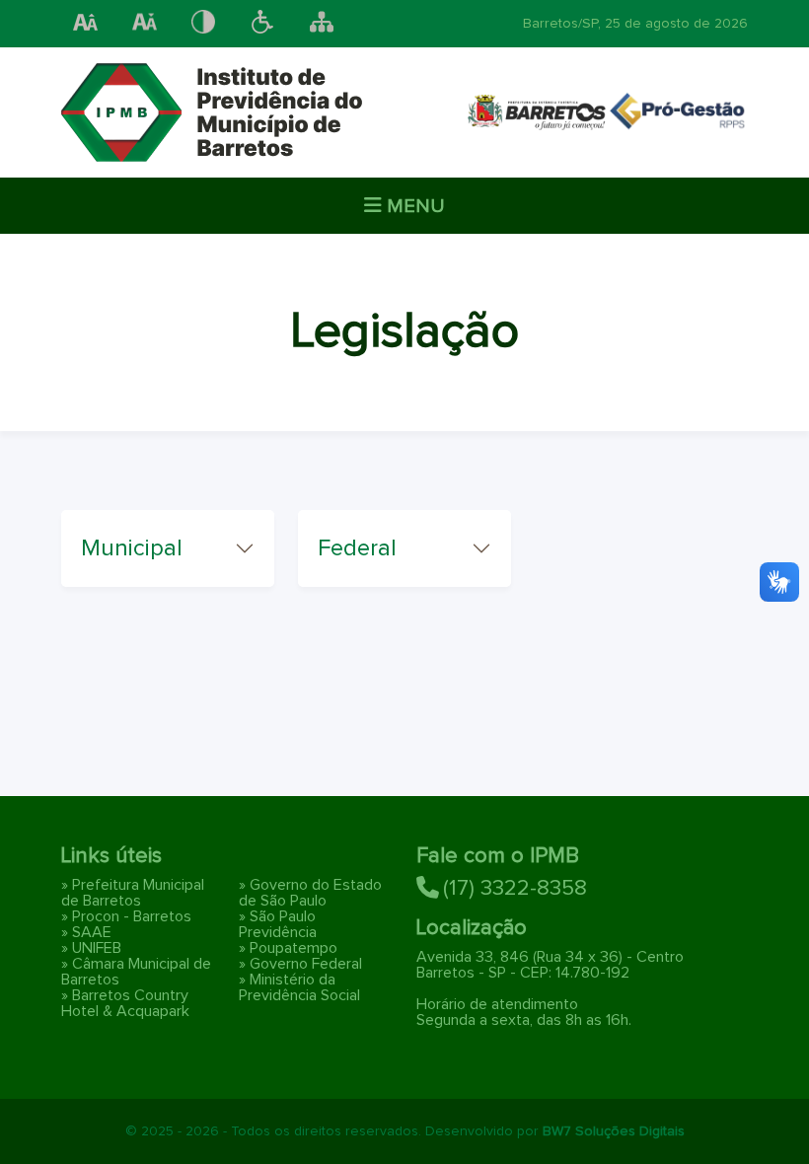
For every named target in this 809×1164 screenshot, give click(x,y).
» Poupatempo (288, 948)
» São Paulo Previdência (278, 924)
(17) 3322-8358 (515, 888)
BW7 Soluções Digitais (614, 1131)
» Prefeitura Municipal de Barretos (132, 893)
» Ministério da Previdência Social (299, 987)
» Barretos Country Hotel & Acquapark (125, 1003)
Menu (413, 206)
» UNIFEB (91, 948)
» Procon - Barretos (126, 916)
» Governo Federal (300, 964)
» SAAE (86, 932)
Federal (357, 548)
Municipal (132, 548)
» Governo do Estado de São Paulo (310, 893)
